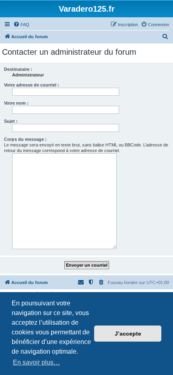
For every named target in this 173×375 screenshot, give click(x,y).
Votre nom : (16, 103)
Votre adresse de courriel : (31, 84)
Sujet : (11, 121)
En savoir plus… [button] (36, 362)
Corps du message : (25, 139)
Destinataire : (18, 69)
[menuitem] (21, 24)
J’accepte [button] (128, 333)
